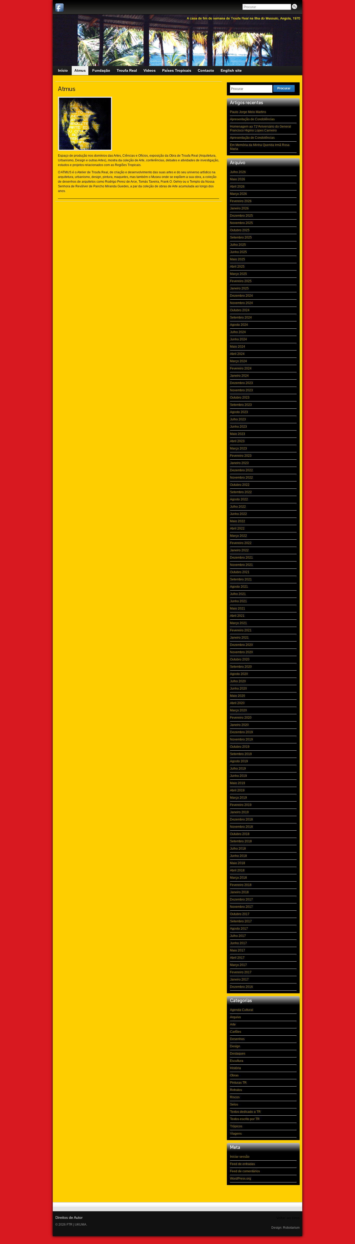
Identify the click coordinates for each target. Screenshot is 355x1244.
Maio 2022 (237, 521)
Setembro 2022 (241, 492)
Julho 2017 (238, 936)
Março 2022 (238, 536)
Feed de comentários (245, 1171)
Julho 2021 (238, 594)
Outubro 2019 (239, 747)
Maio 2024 (237, 346)
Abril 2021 (237, 616)
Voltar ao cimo (288, 1218)
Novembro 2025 (241, 223)
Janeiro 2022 (239, 550)
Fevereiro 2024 (241, 368)
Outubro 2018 (239, 834)
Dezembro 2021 (241, 557)
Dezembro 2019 (241, 732)
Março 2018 (238, 877)
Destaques (237, 1053)
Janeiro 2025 (239, 288)
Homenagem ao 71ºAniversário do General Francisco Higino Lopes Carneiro (260, 128)
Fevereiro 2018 (241, 885)
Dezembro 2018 (241, 819)
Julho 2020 (238, 681)
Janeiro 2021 (239, 637)
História (235, 1068)
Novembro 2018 (241, 827)
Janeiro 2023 (239, 463)
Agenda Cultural (241, 1010)
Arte (233, 1024)
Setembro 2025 (241, 237)
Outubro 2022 (239, 485)
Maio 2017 (237, 950)
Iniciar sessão (239, 1157)
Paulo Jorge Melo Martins (248, 112)
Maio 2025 (237, 259)
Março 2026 (238, 194)
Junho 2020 (238, 688)
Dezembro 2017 (241, 899)
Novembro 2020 (241, 652)
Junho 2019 (238, 776)
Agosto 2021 (239, 586)
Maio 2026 (237, 179)
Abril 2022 (237, 528)
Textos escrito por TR (245, 1119)
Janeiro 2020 (239, 725)
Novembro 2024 (241, 303)
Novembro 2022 (241, 477)
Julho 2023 (238, 419)
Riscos (235, 1097)
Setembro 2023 (241, 405)
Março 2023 (238, 448)
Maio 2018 (237, 863)
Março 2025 (238, 274)
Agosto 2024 (239, 325)
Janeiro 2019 (239, 812)
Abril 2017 (237, 958)
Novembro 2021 (241, 565)
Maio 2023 (237, 434)
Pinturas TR (238, 1082)
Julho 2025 (238, 245)
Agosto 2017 (239, 928)
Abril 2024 (237, 354)
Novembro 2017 (241, 907)
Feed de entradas (242, 1164)
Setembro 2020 (241, 667)
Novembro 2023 (241, 390)
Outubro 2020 (239, 659)
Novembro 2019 (241, 739)
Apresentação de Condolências (252, 119)
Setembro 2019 (241, 754)
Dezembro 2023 (241, 383)
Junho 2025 (238, 252)
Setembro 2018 (241, 841)
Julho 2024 (238, 332)
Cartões (235, 1032)
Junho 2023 (238, 426)
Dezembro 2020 (241, 645)
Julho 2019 (238, 768)
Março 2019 (238, 797)
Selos (234, 1104)
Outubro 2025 (239, 230)
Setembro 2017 (241, 921)
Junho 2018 (238, 856)
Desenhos (237, 1039)
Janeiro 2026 (239, 208)
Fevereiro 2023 (241, 456)
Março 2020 (238, 710)
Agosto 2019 (239, 761)
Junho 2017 (238, 943)
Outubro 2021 (239, 572)
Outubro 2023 (239, 397)
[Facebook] (59, 7)
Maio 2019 (237, 783)
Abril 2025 (237, 266)
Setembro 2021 (241, 579)
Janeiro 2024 (239, 376)
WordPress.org (240, 1178)
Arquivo (235, 1017)
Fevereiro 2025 (241, 281)
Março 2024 (238, 361)
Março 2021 (238, 623)
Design (235, 1046)
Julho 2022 (238, 506)
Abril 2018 (237, 870)
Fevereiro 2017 (241, 972)
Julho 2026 (238, 172)
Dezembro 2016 (241, 987)
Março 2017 (238, 965)
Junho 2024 (238, 339)
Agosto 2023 (239, 412)
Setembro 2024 (241, 317)
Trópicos (236, 1126)
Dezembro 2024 (241, 295)
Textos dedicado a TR (245, 1112)
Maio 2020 (237, 696)
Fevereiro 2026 (241, 201)
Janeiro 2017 (239, 979)
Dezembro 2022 (241, 470)
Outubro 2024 (239, 310)
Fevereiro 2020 (241, 717)
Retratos (236, 1090)
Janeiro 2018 (239, 892)
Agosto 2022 (239, 499)
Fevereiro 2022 (241, 543)
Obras (234, 1075)
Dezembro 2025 (241, 215)
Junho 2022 (238, 514)
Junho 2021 (238, 601)
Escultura (236, 1061)
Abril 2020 (237, 703)
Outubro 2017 (239, 914)
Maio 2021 (237, 608)
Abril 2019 (237, 790)
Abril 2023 (237, 441)
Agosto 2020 (239, 674)
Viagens (236, 1133)
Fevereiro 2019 (241, 805)
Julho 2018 (238, 848)
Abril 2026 (237, 186)
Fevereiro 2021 (241, 630)
